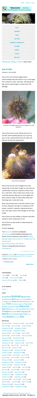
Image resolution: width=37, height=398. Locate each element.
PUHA (30, 236)
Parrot (14, 309)
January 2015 (18, 372)
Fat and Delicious (22, 301)
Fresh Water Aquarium (17, 304)
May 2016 (4, 357)
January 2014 (18, 384)
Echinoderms (6, 248)
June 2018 (15, 333)
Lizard (17, 307)
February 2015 (6, 372)
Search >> (5, 289)
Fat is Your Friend (15, 277)
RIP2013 (22, 256)
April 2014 (15, 382)
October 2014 (6, 377)
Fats (30, 301)
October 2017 (19, 340)
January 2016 (17, 360)
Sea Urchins (6, 234)
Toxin (25, 314)
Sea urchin (8, 232)
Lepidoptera (11, 306)
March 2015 (24, 369)
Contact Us (27, 393)
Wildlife (10, 317)
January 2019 (25, 326)
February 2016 (6, 360)
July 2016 (15, 355)
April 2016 (14, 357)
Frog (25, 304)
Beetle (9, 299)
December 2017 (17, 338)
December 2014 (6, 374)
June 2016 (24, 355)
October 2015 (6, 365)
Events (17, 50)
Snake (21, 314)
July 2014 (15, 379)
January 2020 (5, 323)
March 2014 (25, 382)
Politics (28, 309)
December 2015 (6, 362)
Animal (19, 254)
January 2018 (5, 338)
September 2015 (19, 365)
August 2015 (5, 367)
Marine (4, 256)
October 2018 (6, 330)
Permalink (28, 256)
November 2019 (17, 323)
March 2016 (24, 357)
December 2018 (6, 328)
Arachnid (4, 299)
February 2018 (26, 335)
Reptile (5, 314)
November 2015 (19, 362)
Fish (33, 301)
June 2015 (25, 367)
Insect (4, 306)
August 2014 (5, 379)
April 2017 (23, 345)
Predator (6, 311)
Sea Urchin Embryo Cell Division (13, 243)
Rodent (16, 314)
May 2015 (4, 369)
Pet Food (8, 256)
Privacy (10, 393)
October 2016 (6, 352)
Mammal (24, 306)
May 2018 (24, 333)
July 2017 (28, 343)
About (5, 393)
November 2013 (19, 386)
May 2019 (28, 323)
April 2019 (5, 326)
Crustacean (5, 301)
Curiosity (22, 275)
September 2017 (6, 343)
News (10, 309)
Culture (17, 46)
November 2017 (6, 340)
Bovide (17, 299)
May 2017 (14, 345)
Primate (14, 311)
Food (17, 35)
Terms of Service (18, 393)
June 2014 (25, 379)
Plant (24, 309)
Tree (29, 314)
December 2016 (6, 350)
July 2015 (15, 367)
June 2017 (4, 345)
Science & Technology (17, 42)
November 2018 (19, 328)
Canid (21, 299)
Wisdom (17, 31)
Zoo (22, 316)
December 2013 (6, 386)
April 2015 (14, 369)
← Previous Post (7, 262)
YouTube (17, 317)
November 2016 (19, 350)
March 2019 (14, 326)
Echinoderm (30, 254)
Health (30, 304)
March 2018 (14, 335)
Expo (14, 301)
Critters (17, 39)
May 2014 (4, 382)
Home (22, 3)
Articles (28, 3)
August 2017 (18, 343)
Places (17, 53)
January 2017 (16, 347)
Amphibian (6, 297)
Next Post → (30, 264)
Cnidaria (28, 299)
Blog (32, 3)
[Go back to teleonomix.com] (17, 11)
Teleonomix (6, 62)
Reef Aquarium (16, 256)
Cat (24, 299)
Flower (4, 304)
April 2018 (5, 335)
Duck (10, 301)
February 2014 (6, 384)
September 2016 (18, 352)
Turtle (4, 317)
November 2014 (19, 374)
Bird (13, 299)
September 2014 (19, 377)
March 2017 (5, 347)
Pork (32, 309)
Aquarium (24, 254)
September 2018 (18, 330)
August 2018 (5, 333)
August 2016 (5, 355)
